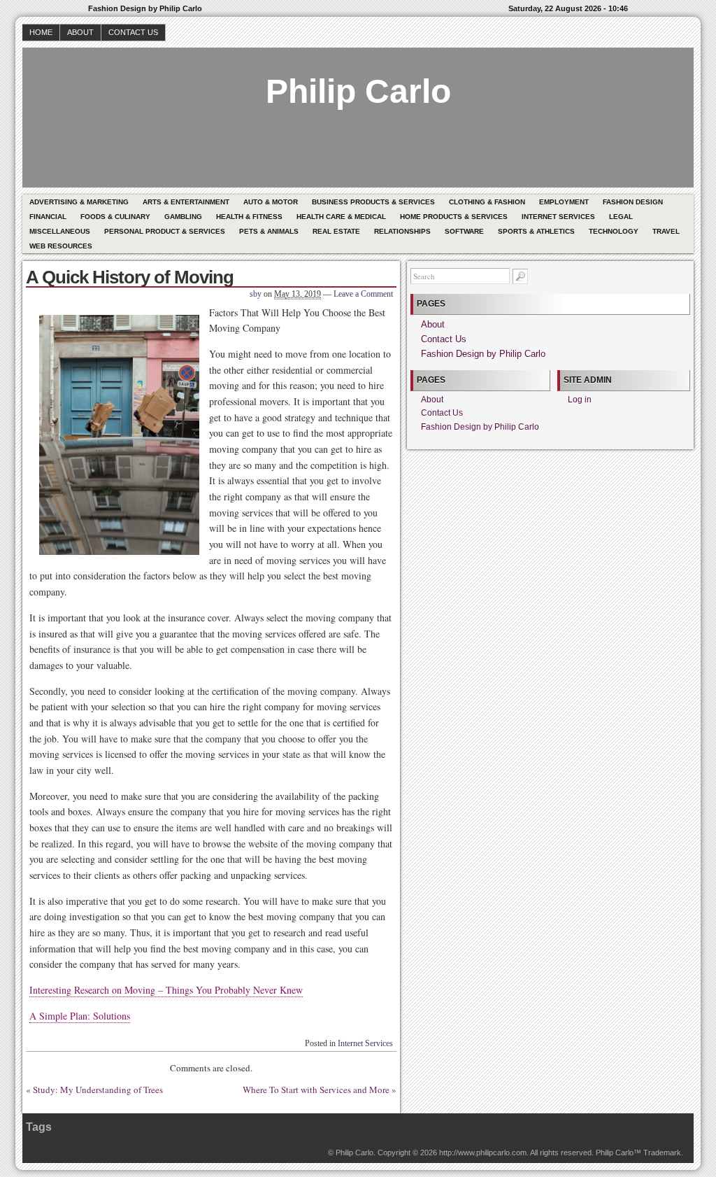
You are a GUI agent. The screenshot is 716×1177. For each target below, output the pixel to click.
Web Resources (60, 246)
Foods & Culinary (115, 216)
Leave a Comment (363, 294)
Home (40, 32)
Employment (564, 202)
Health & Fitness (249, 216)
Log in (580, 399)
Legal (621, 216)
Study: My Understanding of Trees (98, 1089)
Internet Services (558, 216)
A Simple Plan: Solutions (79, 1015)
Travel (666, 231)
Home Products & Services (454, 216)
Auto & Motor (270, 202)
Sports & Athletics (536, 231)
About (80, 32)
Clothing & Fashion (487, 202)
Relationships (402, 231)
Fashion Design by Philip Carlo (483, 353)
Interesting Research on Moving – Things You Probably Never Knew (166, 989)
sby (256, 294)
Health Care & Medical (341, 216)
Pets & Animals (269, 231)
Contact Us (133, 32)
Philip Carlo (358, 91)
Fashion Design (633, 202)
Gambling (183, 216)
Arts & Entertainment (186, 202)
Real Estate (336, 231)
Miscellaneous (59, 231)
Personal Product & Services (164, 231)
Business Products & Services (373, 202)
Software (464, 231)
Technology (613, 231)
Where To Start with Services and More (316, 1089)
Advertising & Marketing (79, 202)
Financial (47, 216)
